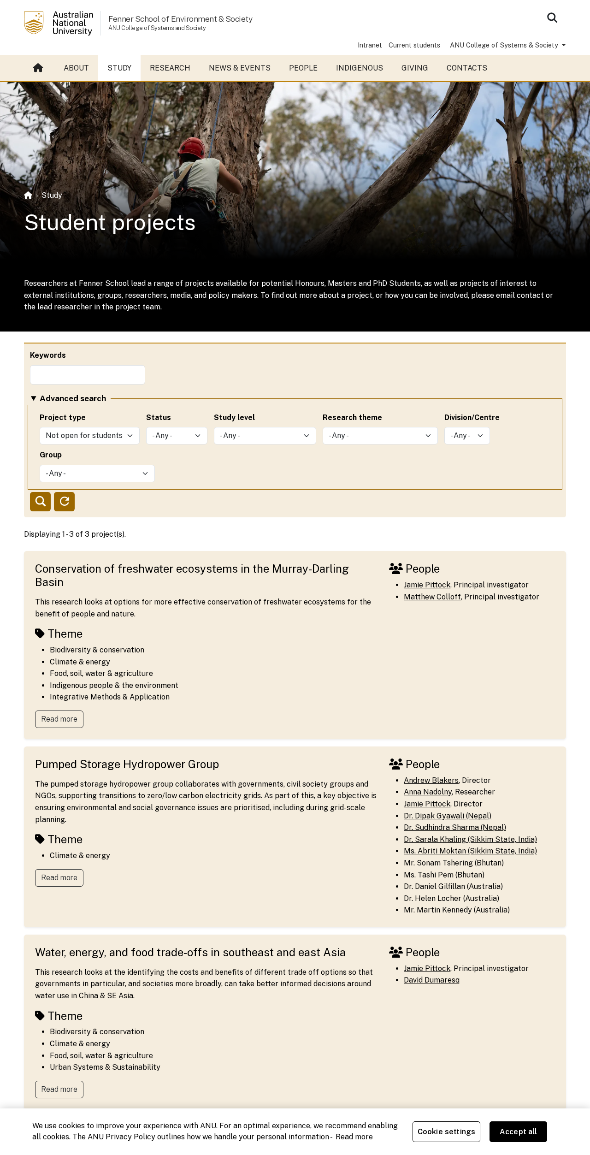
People (303, 68)
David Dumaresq (432, 980)
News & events (240, 68)
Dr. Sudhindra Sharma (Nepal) (455, 827)
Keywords (48, 355)
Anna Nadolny (428, 792)
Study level (234, 417)
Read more (59, 719)
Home (39, 68)
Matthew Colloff (432, 596)
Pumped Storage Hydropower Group (127, 764)
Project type (63, 417)
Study (119, 68)
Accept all (518, 1131)
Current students (414, 45)
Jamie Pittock (427, 584)
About (76, 68)
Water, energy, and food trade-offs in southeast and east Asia (190, 952)
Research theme (352, 417)
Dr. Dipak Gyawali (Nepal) (447, 815)
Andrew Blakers (431, 780)
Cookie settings (446, 1131)
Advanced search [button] (73, 398)
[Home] (28, 195)
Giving (414, 68)
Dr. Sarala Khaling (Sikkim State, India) (470, 839)
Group (51, 454)
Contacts (467, 68)
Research (170, 68)
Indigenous (359, 68)
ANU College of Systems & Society (505, 45)
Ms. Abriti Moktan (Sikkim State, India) (470, 851)
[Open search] (552, 17)
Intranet (370, 45)
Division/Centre (472, 417)
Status (158, 417)
